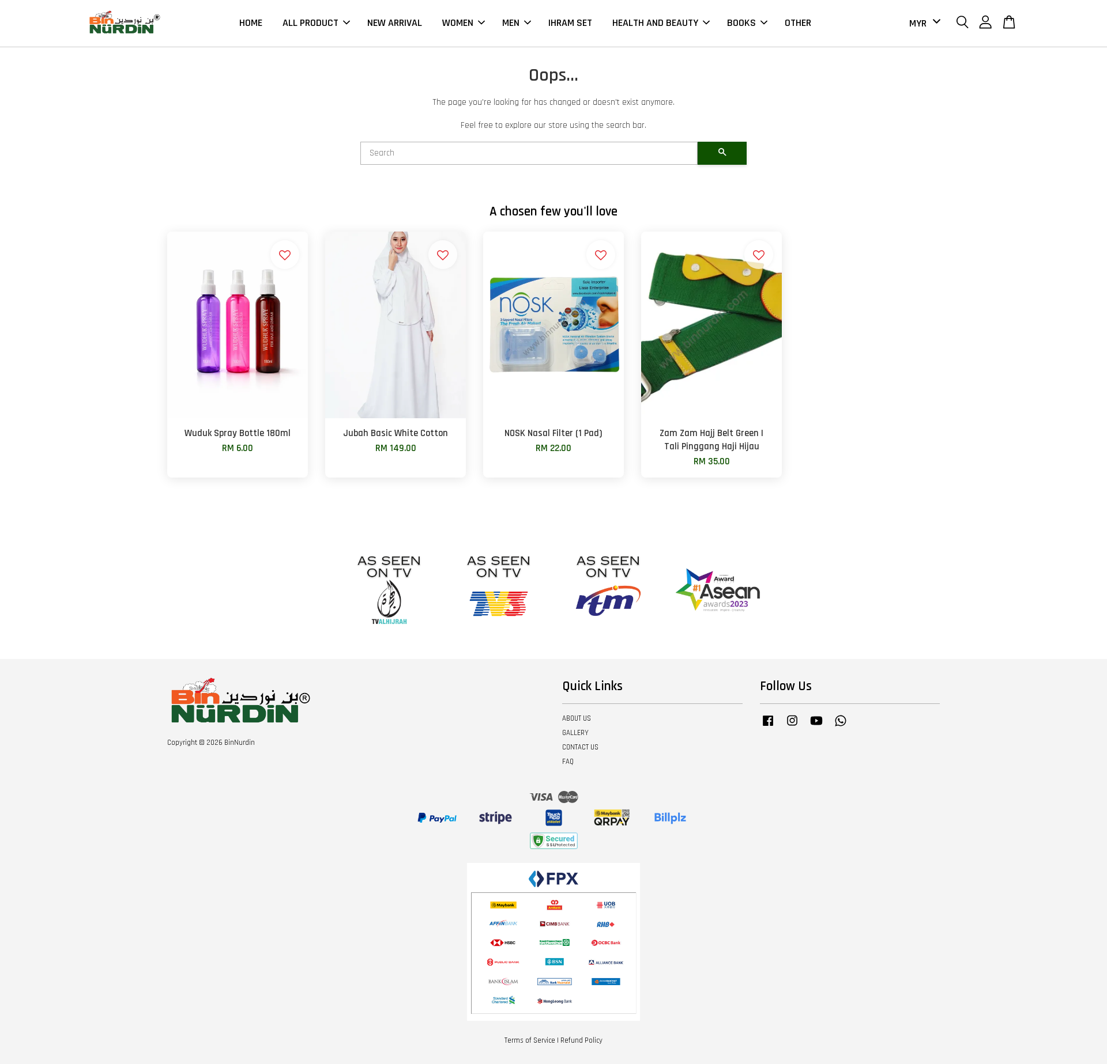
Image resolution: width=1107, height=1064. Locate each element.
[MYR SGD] (923, 23)
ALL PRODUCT (310, 22)
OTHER (798, 22)
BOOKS (741, 22)
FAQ (568, 761)
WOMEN (457, 22)
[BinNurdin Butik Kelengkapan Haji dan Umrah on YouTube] (816, 726)
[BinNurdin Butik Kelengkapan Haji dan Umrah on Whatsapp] (841, 726)
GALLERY (575, 732)
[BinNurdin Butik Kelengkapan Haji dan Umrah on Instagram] (792, 726)
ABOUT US (576, 718)
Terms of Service (529, 1040)
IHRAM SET (570, 22)
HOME (250, 22)
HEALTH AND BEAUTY (655, 22)
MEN (510, 22)
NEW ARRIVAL (394, 22)
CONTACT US (580, 747)
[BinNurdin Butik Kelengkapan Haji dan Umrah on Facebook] (768, 726)
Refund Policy (581, 1040)
